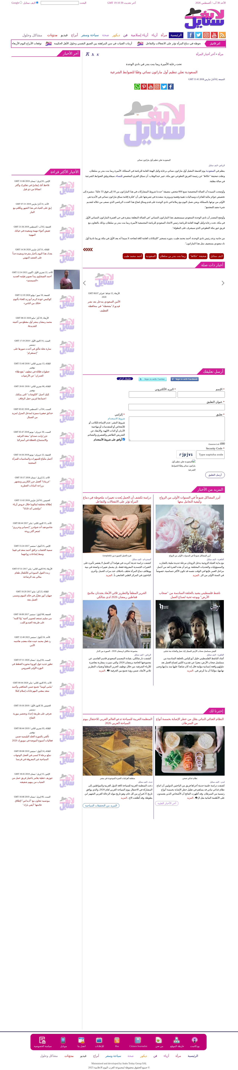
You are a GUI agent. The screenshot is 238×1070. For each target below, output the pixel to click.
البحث (83, 2)
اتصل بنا (82, 1046)
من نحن (159, 1046)
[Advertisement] (97, 19)
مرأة (220, 54)
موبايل (63, 1046)
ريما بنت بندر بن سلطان (173, 256)
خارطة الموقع (177, 1046)
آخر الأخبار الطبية (166, 803)
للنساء (119, 176)
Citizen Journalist (138, 1046)
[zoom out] (97, 54)
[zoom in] (87, 54)
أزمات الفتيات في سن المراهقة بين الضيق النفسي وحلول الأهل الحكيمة (105, 43)
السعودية (210, 170)
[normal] (92, 54)
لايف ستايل (29, 2)
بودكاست (195, 1046)
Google (15, 2)
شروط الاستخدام (116, 418)
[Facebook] (185, 380)
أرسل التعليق (215, 474)
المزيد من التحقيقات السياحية (101, 805)
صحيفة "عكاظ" (198, 256)
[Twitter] (153, 380)
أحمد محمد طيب (133, 256)
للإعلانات (99, 1046)
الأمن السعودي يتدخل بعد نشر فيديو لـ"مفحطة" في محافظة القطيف (104, 306)
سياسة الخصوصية (43, 1046)
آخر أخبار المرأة (205, 54)
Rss (117, 1046)
